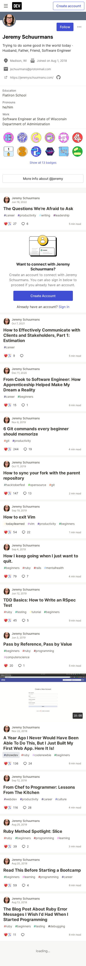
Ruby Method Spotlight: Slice (32, 831)
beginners (25, 396)
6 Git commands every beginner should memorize (36, 431)
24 (30, 763)
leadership (61, 215)
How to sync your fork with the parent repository (41, 475)
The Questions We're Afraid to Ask (38, 208)
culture (61, 799)
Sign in (64, 307)
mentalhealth (54, 568)
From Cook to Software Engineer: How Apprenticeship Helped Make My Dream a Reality (42, 384)
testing (21, 612)
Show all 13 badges (43, 162)
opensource (37, 485)
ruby (27, 568)
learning (63, 838)
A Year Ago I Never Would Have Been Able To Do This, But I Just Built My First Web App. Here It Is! (40, 743)
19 (30, 449)
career (9, 215)
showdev (11, 755)
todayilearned (14, 523)
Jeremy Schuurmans (26, 198)
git (6, 440)
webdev (10, 799)
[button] (8, 137)
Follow (65, 27)
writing (44, 215)
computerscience (16, 657)
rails (37, 568)
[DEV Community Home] (17, 6)
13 (30, 493)
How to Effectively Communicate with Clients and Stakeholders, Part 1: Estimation (41, 335)
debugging (56, 926)
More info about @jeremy (43, 178)
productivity (27, 215)
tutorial (35, 612)
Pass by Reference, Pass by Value (37, 644)
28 (30, 807)
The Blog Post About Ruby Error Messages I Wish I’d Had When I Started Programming (35, 914)
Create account (68, 6)
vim (31, 523)
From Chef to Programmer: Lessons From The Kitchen (39, 790)
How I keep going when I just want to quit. (40, 558)
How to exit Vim (19, 517)
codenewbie (42, 755)
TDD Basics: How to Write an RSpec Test (39, 602)
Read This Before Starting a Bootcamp (42, 870)
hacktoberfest (14, 485)
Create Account (43, 296)
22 (28, 532)
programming (44, 651)
